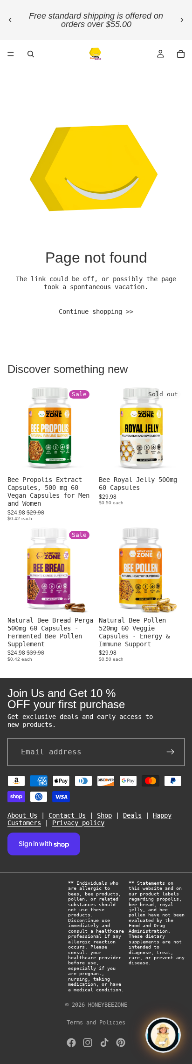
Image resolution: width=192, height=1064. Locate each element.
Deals (132, 815)
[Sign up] (170, 751)
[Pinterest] (120, 1042)
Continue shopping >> (96, 311)
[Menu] (10, 54)
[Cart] (181, 54)
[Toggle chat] (163, 1035)
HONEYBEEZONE (107, 1005)
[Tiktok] (104, 1042)
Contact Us (67, 815)
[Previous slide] (10, 20)
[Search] (31, 54)
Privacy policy (78, 823)
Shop (104, 815)
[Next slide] (181, 20)
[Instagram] (87, 1042)
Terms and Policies (96, 1022)
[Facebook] (71, 1042)
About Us (22, 815)
